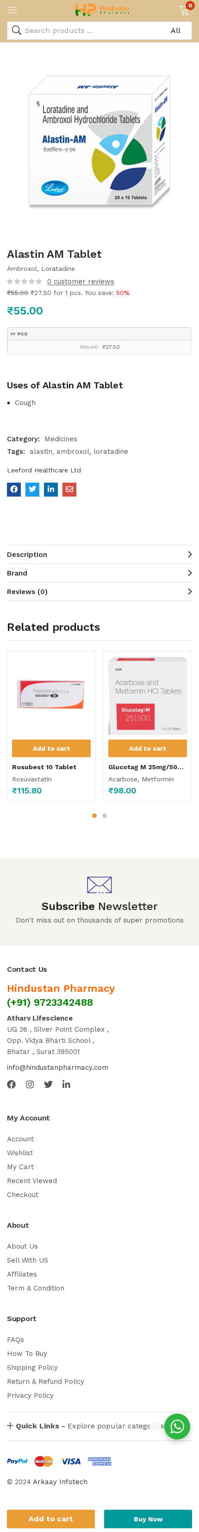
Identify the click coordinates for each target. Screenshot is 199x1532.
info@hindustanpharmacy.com (57, 1067)
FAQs (15, 1340)
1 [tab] (94, 815)
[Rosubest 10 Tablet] (51, 695)
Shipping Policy (32, 1367)
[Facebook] (11, 1084)
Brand (17, 573)
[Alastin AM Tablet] (14, 490)
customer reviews (80, 281)
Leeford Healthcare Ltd (44, 470)
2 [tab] (104, 815)
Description (27, 554)
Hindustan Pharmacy (61, 988)
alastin (41, 451)
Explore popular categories (90, 1425)
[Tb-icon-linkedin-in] (66, 1084)
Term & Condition (35, 1288)
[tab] (99, 554)
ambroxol (72, 451)
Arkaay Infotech (60, 1482)
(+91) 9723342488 (50, 1002)
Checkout (22, 1195)
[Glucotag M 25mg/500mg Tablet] (147, 695)
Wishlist (20, 1153)
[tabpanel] (51, 730)
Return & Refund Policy (45, 1381)
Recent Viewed (32, 1181)
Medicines (60, 439)
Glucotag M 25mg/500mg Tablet (147, 767)
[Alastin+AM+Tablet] (32, 490)
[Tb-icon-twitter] (48, 1084)
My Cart (20, 1167)
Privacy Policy (30, 1395)
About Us (22, 1246)
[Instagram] (29, 1084)
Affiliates (22, 1274)
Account (20, 1139)
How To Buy (27, 1353)
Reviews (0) (27, 592)
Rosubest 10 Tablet (44, 767)
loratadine (110, 451)
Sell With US (27, 1260)
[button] (184, 9)
